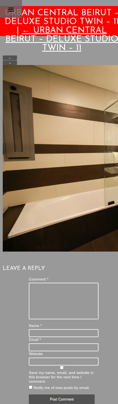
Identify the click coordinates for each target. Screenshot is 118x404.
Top (113, 399)
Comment (38, 279)
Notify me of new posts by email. (61, 387)
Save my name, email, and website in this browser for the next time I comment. (61, 377)
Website (36, 354)
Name (35, 325)
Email (35, 339)
